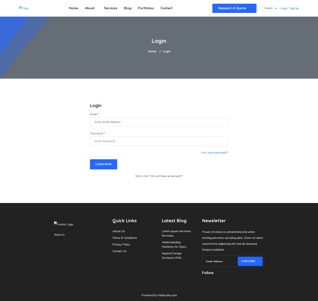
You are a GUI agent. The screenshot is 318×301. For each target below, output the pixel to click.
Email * (94, 114)
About (89, 8)
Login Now (103, 164)
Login (283, 8)
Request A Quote (232, 8)
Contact (166, 8)
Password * (97, 133)
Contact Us (119, 251)
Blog (127, 8)
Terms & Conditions (124, 238)
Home (73, 8)
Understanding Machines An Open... (175, 244)
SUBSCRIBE (248, 261)
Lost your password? (214, 153)
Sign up (294, 8)
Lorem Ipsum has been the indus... (176, 233)
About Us (118, 231)
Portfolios (146, 8)
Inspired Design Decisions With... (172, 255)
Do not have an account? (167, 176)
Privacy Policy (121, 244)
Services (110, 8)
